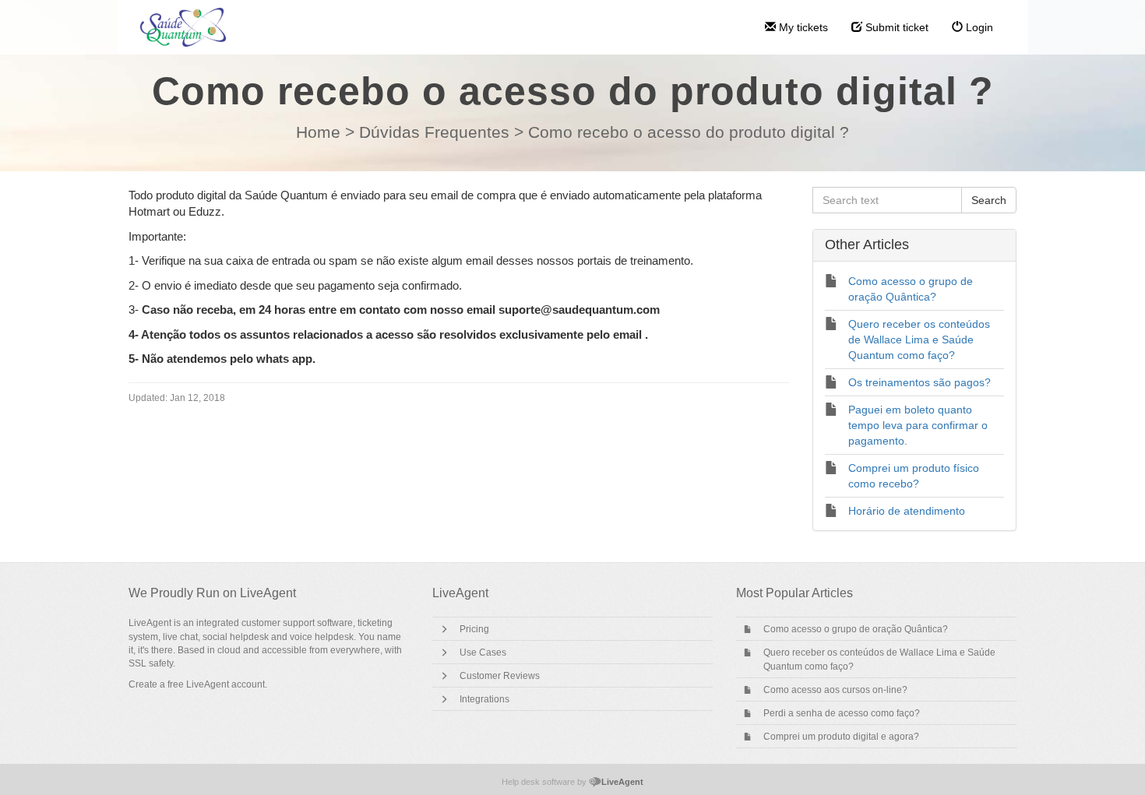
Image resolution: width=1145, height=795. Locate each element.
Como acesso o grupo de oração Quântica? (855, 629)
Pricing (474, 629)
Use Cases (483, 652)
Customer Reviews (500, 675)
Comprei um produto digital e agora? (841, 736)
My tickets (802, 27)
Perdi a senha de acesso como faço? (841, 713)
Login (978, 27)
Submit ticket (895, 27)
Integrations (484, 699)
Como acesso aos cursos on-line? (835, 689)
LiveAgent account (225, 684)
